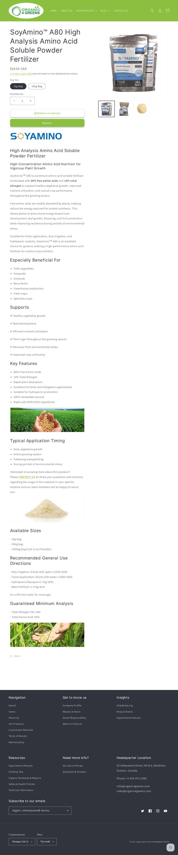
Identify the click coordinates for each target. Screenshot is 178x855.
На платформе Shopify (159, 842)
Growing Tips (16, 771)
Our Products (16, 723)
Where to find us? (72, 723)
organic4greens (142, 842)
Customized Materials (21, 729)
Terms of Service (18, 736)
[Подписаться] (67, 811)
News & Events (125, 711)
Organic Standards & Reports (25, 778)
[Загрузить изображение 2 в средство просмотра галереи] (124, 109)
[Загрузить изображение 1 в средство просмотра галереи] (106, 109)
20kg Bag (37, 86)
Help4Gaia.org (125, 705)
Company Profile (72, 705)
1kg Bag (18, 86)
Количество (16, 93)
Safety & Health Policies (22, 784)
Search (12, 705)
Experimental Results (129, 717)
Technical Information (21, 790)
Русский (45, 841)
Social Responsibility (74, 717)
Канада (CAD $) (20, 841)
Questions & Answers (74, 771)
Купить (47, 123)
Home (12, 711)
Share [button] (17, 656)
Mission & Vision (72, 711)
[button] (86, 10)
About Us (14, 717)
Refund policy (16, 742)
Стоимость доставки (21, 73)
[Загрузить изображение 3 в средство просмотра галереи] (142, 109)
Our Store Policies (73, 765)
